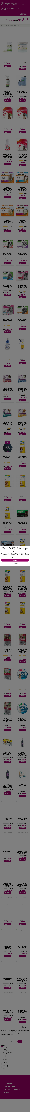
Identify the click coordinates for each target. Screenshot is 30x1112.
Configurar (15, 563)
